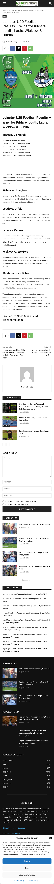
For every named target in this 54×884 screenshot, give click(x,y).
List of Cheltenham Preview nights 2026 (31, 594)
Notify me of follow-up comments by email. (20, 501)
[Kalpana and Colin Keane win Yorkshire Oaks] (10, 570)
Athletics (6, 425)
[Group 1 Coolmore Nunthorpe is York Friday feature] (10, 556)
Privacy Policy (33, 880)
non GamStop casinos (11, 833)
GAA (10, 11)
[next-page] (8, 444)
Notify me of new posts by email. (17, 504)
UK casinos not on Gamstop (14, 828)
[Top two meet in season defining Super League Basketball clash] (10, 721)
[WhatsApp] (30, 48)
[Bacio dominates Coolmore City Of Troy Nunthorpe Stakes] (10, 542)
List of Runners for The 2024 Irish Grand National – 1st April (40, 352)
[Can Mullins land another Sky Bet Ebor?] (10, 528)
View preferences (27, 875)
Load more (26, 580)
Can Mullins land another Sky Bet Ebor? (34, 524)
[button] (50, 838)
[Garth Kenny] (4, 42)
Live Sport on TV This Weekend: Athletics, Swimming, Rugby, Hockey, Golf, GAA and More (33, 406)
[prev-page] (4, 444)
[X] (18, 48)
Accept (27, 861)
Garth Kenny (12, 42)
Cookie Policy (19, 880)
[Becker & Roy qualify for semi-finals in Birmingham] (10, 421)
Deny (27, 868)
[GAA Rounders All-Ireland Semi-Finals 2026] (10, 435)
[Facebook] (12, 48)
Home (5, 11)
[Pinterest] (24, 48)
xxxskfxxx (6, 620)
